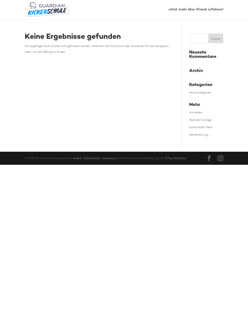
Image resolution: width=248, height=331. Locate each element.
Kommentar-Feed (200, 127)
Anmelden (195, 112)
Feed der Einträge (200, 119)
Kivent (77, 158)
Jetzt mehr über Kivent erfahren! (195, 10)
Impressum (109, 158)
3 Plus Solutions (175, 158)
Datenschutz (92, 158)
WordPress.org (198, 134)
